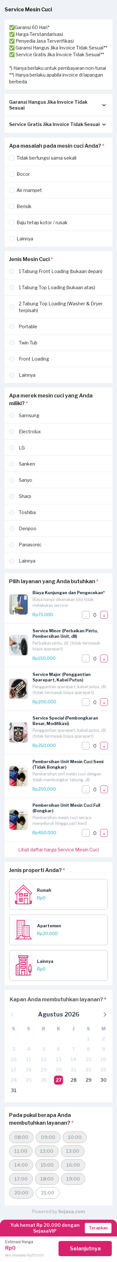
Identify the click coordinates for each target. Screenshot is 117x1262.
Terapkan (98, 1227)
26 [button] (44, 1080)
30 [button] (103, 1080)
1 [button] (88, 1038)
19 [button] (43, 1069)
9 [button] (103, 1049)
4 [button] (28, 1049)
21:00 (47, 1192)
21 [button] (73, 1069)
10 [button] (14, 1059)
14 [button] (73, 1059)
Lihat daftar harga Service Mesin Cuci (58, 849)
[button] (104, 1014)
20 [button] (59, 1069)
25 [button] (29, 1080)
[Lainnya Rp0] (60, 974)
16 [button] (103, 1059)
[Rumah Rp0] (60, 903)
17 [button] (13, 1069)
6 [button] (58, 1049)
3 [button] (13, 1049)
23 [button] (103, 1069)
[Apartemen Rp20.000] (60, 938)
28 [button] (74, 1080)
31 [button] (14, 1090)
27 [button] (59, 1080)
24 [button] (14, 1080)
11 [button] (28, 1059)
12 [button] (43, 1059)
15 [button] (88, 1059)
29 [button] (88, 1080)
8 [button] (88, 1049)
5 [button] (43, 1049)
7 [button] (73, 1049)
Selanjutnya (85, 1249)
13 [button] (58, 1059)
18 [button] (29, 1069)
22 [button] (88, 1069)
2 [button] (103, 1038)
